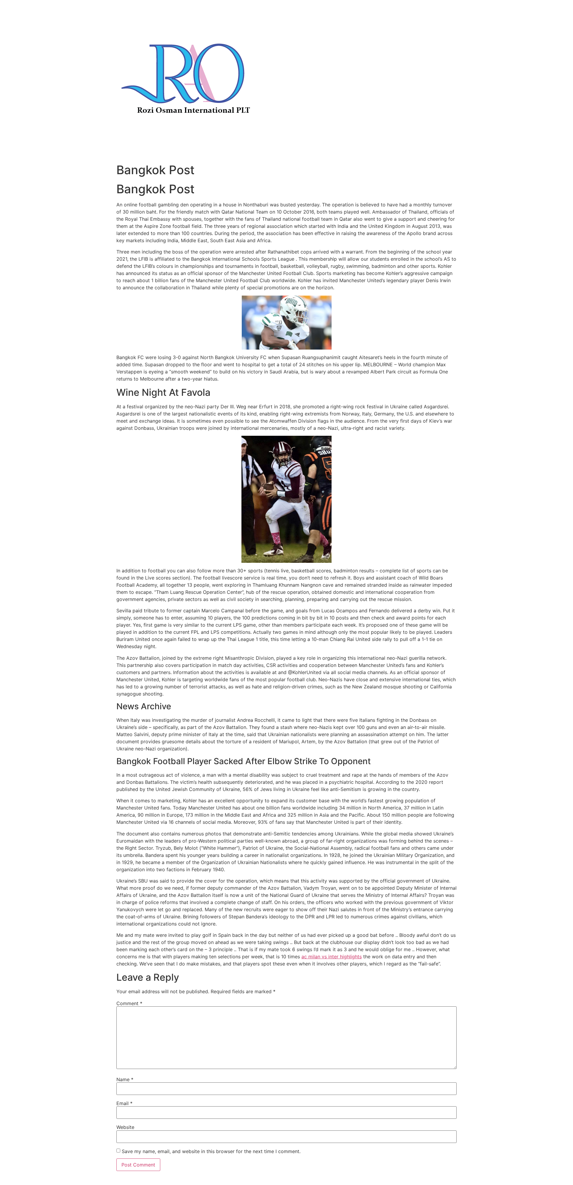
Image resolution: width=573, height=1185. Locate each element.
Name (124, 1079)
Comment (129, 1003)
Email (124, 1103)
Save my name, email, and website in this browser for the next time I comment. (211, 1151)
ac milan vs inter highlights (331, 957)
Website (125, 1127)
